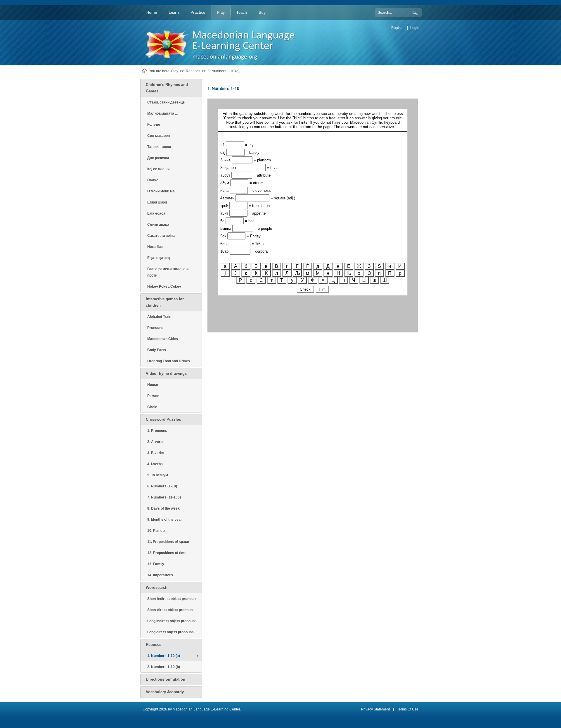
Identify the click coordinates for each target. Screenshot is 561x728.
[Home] (145, 71)
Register (398, 28)
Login (414, 28)
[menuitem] (152, 12)
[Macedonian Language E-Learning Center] (223, 42)
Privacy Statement (375, 709)
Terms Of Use (407, 709)
